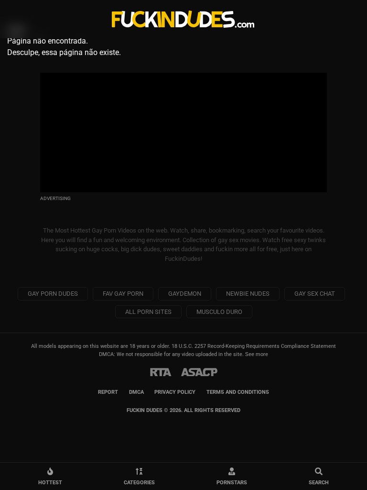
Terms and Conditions (237, 392)
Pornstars (231, 482)
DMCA (136, 392)
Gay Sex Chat (314, 293)
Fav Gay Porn (123, 293)
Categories (139, 482)
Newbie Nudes (248, 293)
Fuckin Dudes (183, 19)
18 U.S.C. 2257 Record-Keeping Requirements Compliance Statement (254, 346)
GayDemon (184, 293)
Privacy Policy (174, 392)
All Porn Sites (148, 311)
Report (108, 392)
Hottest (50, 482)
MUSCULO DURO (219, 311)
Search (319, 482)
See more (256, 354)
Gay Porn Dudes (53, 293)
